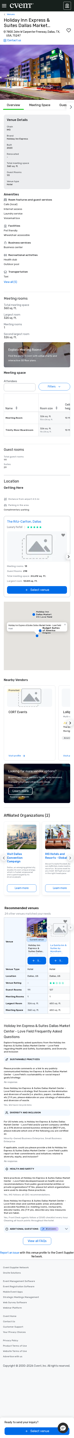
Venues (11, 14)
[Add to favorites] (68, 30)
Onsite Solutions (12, 1272)
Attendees (10, 381)
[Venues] (67, 6)
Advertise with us (12, 1356)
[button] (37, 72)
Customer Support (13, 1326)
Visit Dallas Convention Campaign (15, 857)
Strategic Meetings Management (21, 1297)
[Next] (70, 106)
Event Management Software (19, 1281)
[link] (29, 698)
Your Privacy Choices (14, 1332)
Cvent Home (9, 1316)
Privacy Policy (10, 1340)
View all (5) (10, 282)
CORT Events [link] (18, 712)
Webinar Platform (12, 1307)
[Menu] (4, 6)
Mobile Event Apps (13, 1291)
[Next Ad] (69, 557)
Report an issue (9, 1252)
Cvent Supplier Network (16, 1267)
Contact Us (9, 1321)
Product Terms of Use (15, 1345)
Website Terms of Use (15, 1351)
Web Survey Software (15, 1302)
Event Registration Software (18, 1286)
